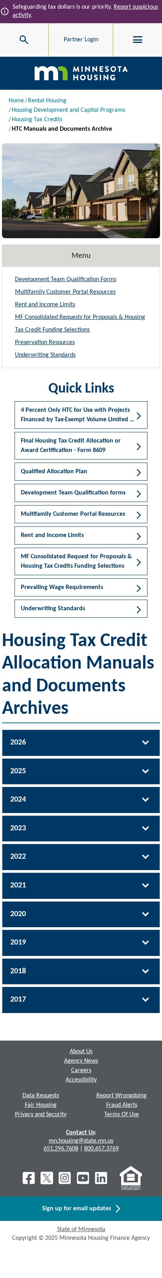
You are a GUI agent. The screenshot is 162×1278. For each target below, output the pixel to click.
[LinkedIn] (101, 1178)
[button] (81, 279)
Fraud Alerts (121, 1105)
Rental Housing (47, 101)
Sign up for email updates (79, 1209)
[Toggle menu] (137, 39)
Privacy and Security (40, 1114)
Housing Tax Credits (37, 120)
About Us (81, 1051)
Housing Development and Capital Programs (68, 110)
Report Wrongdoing (121, 1096)
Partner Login (81, 40)
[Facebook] (28, 1178)
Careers (81, 1070)
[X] (46, 1178)
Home (16, 101)
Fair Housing (41, 1105)
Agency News (81, 1061)
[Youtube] (83, 1178)
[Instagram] (65, 1178)
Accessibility (81, 1080)
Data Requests (40, 1096)
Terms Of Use (121, 1114)
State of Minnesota (81, 1229)
